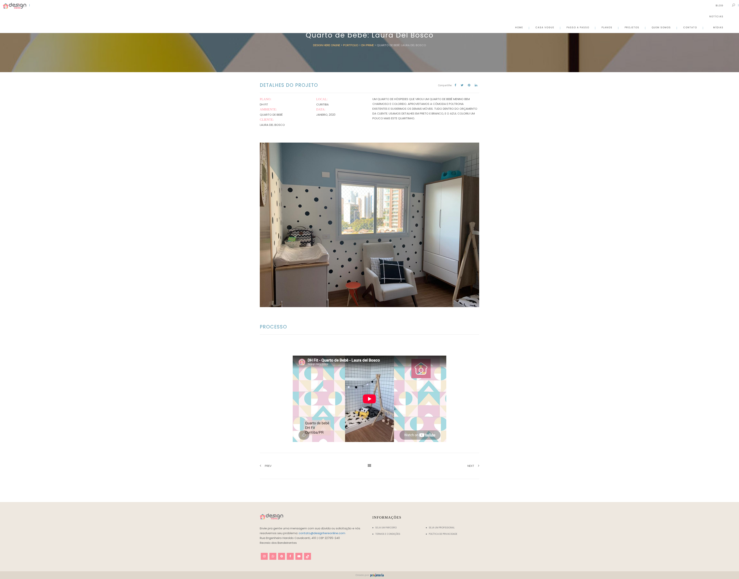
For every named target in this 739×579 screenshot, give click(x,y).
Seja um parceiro (386, 527)
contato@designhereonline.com (322, 533)
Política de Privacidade (443, 534)
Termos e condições (387, 534)
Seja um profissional (442, 527)
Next (470, 466)
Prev (268, 466)
